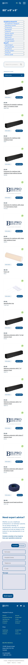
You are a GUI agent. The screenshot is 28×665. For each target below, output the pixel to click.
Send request (8, 596)
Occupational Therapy (7, 617)
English (8, 662)
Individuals (21, 545)
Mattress (4, 615)
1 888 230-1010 (6, 655)
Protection (4, 623)
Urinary (17, 619)
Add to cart (19, 296)
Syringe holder (18, 617)
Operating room (5, 619)
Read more (19, 264)
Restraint (17, 615)
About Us (14, 662)
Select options (19, 97)
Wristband (17, 623)
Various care (18, 621)
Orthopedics (5, 621)
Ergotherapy (5, 630)
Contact (19, 662)
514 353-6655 (6, 653)
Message (5, 573)
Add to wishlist (22, 82)
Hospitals (15, 545)
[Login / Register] (23, 606)
